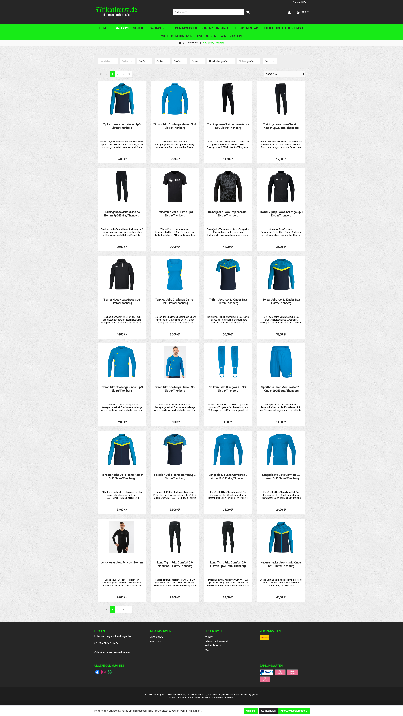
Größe (142, 61)
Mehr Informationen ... (191, 711)
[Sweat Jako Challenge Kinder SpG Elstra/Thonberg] (121, 362)
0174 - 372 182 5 (106, 643)
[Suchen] (248, 12)
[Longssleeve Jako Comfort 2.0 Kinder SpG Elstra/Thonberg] (228, 449)
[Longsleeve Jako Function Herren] (121, 537)
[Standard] (264, 637)
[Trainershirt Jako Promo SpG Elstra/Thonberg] (175, 186)
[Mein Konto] (289, 12)
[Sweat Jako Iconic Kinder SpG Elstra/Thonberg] (281, 274)
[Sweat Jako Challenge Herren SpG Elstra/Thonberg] (175, 362)
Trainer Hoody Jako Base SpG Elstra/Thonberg (121, 301)
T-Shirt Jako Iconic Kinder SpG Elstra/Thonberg (228, 301)
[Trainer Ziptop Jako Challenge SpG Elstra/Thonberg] (281, 186)
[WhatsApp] (109, 672)
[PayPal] (266, 671)
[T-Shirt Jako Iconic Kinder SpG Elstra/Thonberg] (228, 274)
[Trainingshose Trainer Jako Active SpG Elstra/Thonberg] (228, 99)
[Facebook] (97, 672)
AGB (207, 649)
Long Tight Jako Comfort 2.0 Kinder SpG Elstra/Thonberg (175, 564)
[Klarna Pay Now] (265, 679)
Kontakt (209, 636)
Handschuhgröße (218, 61)
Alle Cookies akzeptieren (294, 710)
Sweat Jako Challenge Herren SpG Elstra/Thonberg (175, 389)
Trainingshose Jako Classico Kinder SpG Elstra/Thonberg (281, 126)
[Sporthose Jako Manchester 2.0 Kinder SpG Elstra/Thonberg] (281, 362)
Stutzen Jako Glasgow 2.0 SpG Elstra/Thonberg (228, 389)
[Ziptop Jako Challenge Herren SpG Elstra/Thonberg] (175, 99)
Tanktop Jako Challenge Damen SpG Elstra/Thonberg (175, 301)
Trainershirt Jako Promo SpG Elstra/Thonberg (175, 213)
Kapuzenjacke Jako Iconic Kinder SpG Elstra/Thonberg (281, 564)
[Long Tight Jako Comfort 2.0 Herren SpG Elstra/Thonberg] (228, 537)
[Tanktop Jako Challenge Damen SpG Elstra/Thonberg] (175, 274)
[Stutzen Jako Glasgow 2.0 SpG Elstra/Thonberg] (228, 362)
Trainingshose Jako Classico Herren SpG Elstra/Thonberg (122, 213)
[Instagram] (103, 672)
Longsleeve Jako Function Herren (122, 562)
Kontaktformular (121, 652)
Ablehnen (251, 710)
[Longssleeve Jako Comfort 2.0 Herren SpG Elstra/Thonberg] (281, 449)
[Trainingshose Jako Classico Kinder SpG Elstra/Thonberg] (281, 99)
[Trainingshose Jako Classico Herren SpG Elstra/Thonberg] (121, 186)
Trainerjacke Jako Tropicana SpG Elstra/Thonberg (228, 213)
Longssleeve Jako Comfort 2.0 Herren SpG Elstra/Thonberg (281, 476)
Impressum (156, 641)
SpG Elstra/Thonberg (213, 42)
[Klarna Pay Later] (292, 671)
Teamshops (192, 42)
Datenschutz (156, 636)
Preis (267, 61)
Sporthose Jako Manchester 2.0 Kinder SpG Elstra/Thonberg (281, 389)
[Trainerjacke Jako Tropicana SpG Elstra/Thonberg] (228, 186)
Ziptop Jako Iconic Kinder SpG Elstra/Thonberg (122, 126)
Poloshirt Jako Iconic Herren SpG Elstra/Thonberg (175, 476)
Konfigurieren (268, 710)
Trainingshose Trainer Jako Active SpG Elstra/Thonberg (228, 126)
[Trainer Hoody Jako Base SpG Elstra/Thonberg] (121, 274)
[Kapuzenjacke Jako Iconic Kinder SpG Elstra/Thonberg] (281, 537)
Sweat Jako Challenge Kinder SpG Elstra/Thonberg (122, 389)
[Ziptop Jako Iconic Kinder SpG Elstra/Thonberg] (121, 99)
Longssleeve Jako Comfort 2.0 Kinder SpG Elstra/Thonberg (228, 476)
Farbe (125, 61)
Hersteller (105, 61)
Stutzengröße (246, 61)
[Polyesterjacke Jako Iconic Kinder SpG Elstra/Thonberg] (121, 449)
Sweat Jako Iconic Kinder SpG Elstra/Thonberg (281, 301)
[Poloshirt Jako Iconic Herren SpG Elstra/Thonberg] (175, 449)
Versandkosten (194, 694)
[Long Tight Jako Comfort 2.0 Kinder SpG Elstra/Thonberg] (175, 537)
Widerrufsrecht (213, 645)
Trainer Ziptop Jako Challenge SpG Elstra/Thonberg (281, 213)
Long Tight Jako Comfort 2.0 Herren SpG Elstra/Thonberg (228, 564)
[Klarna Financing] (280, 671)
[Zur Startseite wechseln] (116, 12)
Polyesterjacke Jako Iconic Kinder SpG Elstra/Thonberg (122, 476)
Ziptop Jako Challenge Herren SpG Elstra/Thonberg (174, 126)
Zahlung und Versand (216, 641)
